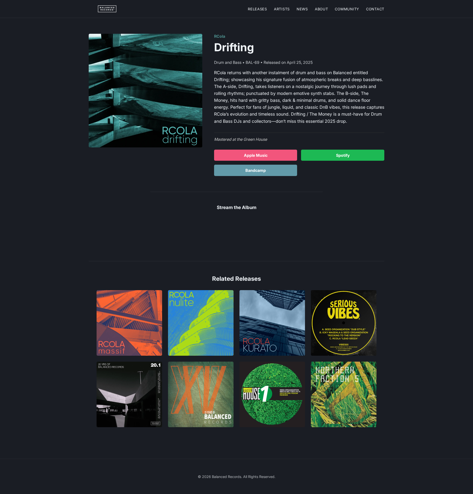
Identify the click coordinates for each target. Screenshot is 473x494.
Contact (375, 9)
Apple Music (256, 155)
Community (347, 9)
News (302, 9)
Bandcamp (255, 170)
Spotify (343, 155)
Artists (282, 9)
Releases (257, 9)
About (321, 9)
